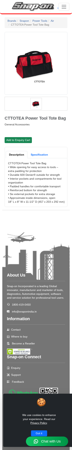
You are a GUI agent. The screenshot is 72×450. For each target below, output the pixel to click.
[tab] (16, 154)
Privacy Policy (38, 422)
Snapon (24, 20)
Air (52, 20)
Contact (16, 329)
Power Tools (39, 20)
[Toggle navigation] (64, 7)
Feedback (18, 381)
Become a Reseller (23, 343)
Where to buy (19, 336)
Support (16, 374)
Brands (11, 20)
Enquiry (15, 367)
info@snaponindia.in (24, 311)
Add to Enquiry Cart (18, 140)
